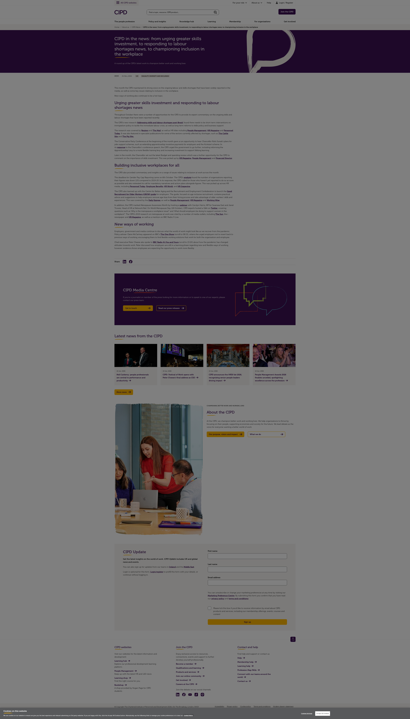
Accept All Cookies (322, 713)
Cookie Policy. (188, 715)
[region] (205, 713)
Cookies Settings (306, 713)
